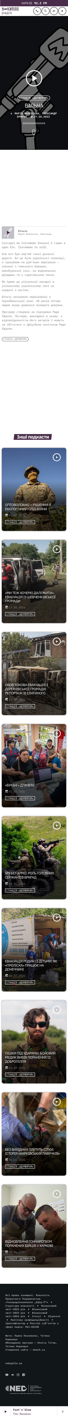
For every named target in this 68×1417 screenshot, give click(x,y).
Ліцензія (54, 1316)
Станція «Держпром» (33, 98)
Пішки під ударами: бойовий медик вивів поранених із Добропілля (30, 1057)
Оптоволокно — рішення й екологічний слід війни (28, 507)
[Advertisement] (34, 188)
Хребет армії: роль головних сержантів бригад (29, 875)
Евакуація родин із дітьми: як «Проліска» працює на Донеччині (31, 965)
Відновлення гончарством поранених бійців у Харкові (29, 1243)
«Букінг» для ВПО (19, 785)
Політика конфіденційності (30, 1319)
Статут (36, 1316)
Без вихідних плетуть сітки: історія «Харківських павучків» (32, 1151)
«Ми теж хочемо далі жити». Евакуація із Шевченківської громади (30, 597)
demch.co (39, 1349)
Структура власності (19, 1305)
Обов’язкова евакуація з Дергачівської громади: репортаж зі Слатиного (26, 689)
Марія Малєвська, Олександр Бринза (36, 115)
